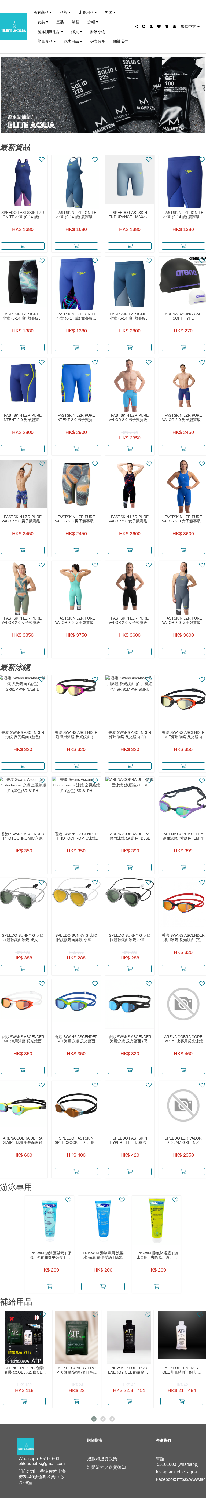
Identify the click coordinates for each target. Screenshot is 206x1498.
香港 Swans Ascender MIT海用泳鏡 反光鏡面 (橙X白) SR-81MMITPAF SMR (22, 1039)
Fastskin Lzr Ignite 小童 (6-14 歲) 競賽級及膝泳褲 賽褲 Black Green (23, 316)
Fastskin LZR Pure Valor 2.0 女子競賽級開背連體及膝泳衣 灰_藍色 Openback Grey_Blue (183, 620)
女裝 (42, 21)
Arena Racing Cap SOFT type (183, 316)
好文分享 (97, 41)
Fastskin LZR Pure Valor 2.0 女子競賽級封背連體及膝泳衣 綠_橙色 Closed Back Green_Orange (23, 620)
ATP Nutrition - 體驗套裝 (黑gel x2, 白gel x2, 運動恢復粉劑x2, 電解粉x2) (24, 1370)
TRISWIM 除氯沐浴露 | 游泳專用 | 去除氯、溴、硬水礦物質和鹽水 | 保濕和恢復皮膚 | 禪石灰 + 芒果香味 (156, 1255)
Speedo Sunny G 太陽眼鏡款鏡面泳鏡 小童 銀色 (130, 937)
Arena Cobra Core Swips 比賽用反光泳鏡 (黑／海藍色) (183, 1039)
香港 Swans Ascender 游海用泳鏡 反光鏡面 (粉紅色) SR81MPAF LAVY (76, 734)
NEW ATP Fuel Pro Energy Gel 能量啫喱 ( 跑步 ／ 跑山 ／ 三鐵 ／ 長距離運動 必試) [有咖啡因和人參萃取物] (129, 1370)
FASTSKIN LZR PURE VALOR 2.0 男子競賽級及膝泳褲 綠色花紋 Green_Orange (76, 519)
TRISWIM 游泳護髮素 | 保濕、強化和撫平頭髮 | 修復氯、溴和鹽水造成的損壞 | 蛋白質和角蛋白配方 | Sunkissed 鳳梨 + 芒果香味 (49, 1255)
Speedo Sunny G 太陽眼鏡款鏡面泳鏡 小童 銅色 (76, 937)
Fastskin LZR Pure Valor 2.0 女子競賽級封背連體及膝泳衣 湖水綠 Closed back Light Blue (76, 620)
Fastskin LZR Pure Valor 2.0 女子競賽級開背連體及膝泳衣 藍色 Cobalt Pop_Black (183, 519)
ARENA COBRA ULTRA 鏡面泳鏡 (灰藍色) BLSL (130, 836)
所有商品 (42, 12)
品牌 (64, 12)
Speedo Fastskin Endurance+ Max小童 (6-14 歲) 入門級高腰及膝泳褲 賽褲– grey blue (129, 214)
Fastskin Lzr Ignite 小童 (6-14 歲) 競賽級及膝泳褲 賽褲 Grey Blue (130, 316)
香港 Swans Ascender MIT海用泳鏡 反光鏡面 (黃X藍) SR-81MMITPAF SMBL (76, 1039)
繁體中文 (189, 26)
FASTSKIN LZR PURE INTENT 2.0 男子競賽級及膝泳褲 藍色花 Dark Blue (76, 417)
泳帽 (91, 21)
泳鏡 (75, 21)
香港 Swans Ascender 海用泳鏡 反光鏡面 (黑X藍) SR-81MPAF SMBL (129, 1039)
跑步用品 (72, 41)
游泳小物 (97, 31)
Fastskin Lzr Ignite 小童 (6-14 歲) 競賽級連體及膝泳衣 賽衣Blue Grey (76, 214)
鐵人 (75, 31)
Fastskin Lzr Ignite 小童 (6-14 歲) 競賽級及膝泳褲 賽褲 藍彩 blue (76, 316)
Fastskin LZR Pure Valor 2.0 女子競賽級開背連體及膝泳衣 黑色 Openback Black (130, 620)
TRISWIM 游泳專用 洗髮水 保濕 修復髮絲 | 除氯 (103, 1255)
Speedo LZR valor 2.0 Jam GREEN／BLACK (183, 1140)
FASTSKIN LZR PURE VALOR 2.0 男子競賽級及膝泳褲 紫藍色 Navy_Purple (183, 417)
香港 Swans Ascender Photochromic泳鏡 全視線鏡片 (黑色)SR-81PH (22, 836)
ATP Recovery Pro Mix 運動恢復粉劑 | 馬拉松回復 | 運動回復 (76, 1370)
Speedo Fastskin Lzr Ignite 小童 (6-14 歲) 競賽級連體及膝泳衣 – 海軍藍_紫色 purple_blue (22, 214)
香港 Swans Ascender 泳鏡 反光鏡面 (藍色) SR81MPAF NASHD (22, 734)
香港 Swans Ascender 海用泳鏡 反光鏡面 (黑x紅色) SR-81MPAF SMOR (183, 937)
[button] (93, 1419)
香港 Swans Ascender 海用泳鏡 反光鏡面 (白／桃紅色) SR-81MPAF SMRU (129, 734)
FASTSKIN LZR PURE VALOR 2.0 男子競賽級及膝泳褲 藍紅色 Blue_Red (130, 417)
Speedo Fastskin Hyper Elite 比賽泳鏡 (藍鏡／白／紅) (130, 1140)
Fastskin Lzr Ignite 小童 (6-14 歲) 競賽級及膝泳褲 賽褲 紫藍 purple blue (183, 214)
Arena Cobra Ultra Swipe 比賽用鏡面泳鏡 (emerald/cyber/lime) (23, 1140)
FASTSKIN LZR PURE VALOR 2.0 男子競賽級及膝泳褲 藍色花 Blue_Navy (23, 519)
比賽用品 (87, 12)
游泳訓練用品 (49, 31)
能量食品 (46, 41)
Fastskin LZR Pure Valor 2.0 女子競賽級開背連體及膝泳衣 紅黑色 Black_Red (130, 519)
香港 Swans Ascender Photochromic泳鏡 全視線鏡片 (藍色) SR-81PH (76, 836)
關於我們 (120, 41)
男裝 (109, 12)
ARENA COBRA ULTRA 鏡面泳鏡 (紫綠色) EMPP (183, 836)
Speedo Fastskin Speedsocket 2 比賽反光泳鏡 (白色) (76, 1140)
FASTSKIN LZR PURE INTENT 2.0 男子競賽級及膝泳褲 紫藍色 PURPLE (22, 417)
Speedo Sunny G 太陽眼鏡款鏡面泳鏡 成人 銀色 (23, 937)
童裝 (60, 21)
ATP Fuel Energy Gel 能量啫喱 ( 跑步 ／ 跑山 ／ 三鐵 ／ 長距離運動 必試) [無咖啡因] (182, 1370)
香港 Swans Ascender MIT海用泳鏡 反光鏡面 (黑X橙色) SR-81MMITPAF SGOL (183, 734)
